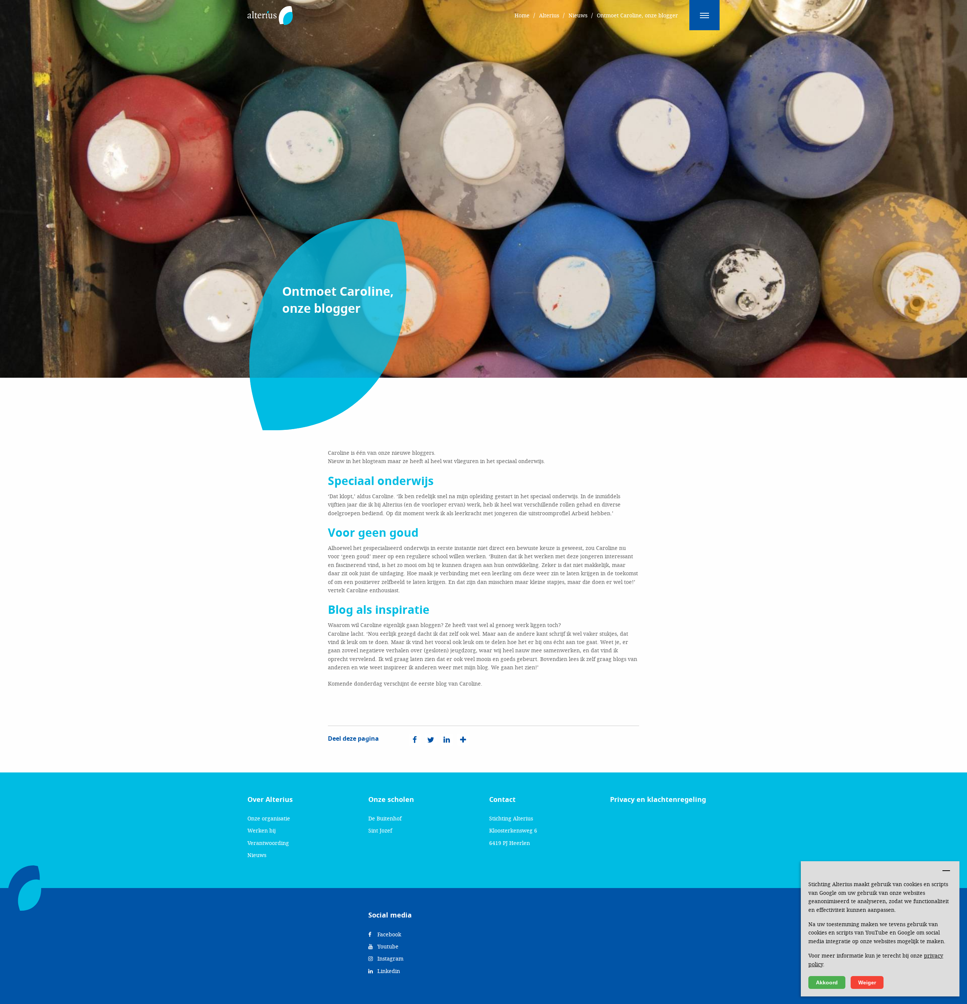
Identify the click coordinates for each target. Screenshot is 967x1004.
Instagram (389, 958)
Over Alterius (270, 799)
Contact (502, 799)
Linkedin (388, 971)
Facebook (388, 934)
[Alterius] (270, 11)
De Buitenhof (385, 818)
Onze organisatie (268, 818)
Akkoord (827, 982)
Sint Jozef (380, 830)
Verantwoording (268, 842)
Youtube (387, 946)
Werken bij (261, 830)
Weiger (867, 982)
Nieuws (256, 855)
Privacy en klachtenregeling (658, 799)
